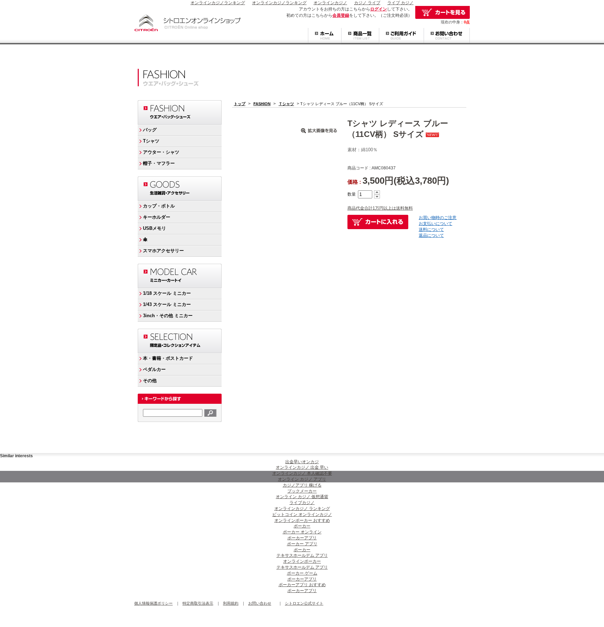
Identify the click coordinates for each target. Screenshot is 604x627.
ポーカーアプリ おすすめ (302, 584)
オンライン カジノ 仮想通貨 (302, 496)
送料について (431, 229)
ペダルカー (154, 369)
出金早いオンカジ (302, 461)
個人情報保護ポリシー (153, 603)
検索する (210, 413)
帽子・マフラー (159, 163)
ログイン (378, 9)
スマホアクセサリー (163, 250)
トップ (239, 104)
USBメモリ (154, 228)
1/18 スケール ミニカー (167, 293)
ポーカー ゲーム (302, 573)
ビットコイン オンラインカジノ (302, 514)
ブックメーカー (302, 491)
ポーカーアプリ (302, 537)
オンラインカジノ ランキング (302, 508)
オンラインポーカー (302, 561)
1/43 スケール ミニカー (167, 304)
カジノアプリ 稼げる (302, 485)
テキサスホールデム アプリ (302, 555)
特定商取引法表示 (197, 603)
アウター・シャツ (161, 152)
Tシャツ (151, 141)
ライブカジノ (302, 502)
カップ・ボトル (159, 206)
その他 (150, 380)
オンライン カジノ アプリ (302, 479)
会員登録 (340, 15)
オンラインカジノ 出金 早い (302, 467)
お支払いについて (435, 223)
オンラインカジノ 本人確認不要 (302, 473)
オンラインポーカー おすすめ (302, 520)
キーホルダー (156, 217)
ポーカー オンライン (302, 532)
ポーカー (302, 526)
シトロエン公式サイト (304, 603)
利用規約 (230, 603)
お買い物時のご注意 (437, 217)
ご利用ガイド (401, 36)
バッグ (150, 129)
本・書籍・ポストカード (168, 358)
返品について (431, 235)
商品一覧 (360, 36)
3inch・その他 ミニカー (168, 315)
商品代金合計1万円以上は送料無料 (380, 208)
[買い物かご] (442, 12)
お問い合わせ (447, 36)
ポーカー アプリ (302, 543)
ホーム (324, 36)
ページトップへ (456, 444)
